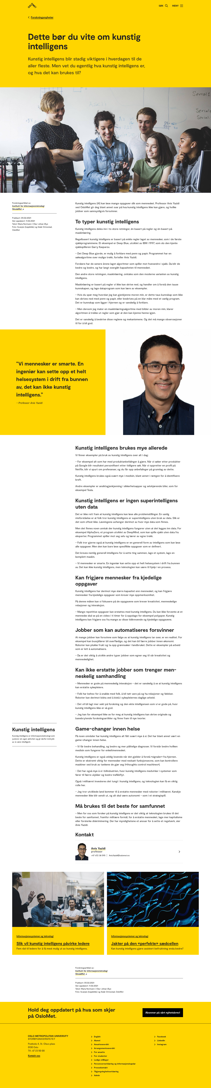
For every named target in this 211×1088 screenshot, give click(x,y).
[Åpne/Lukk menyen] (181, 6)
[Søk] (166, 5)
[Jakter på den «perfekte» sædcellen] (153, 899)
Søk (161, 5)
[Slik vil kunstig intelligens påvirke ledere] (58, 899)
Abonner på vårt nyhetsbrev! (162, 1012)
